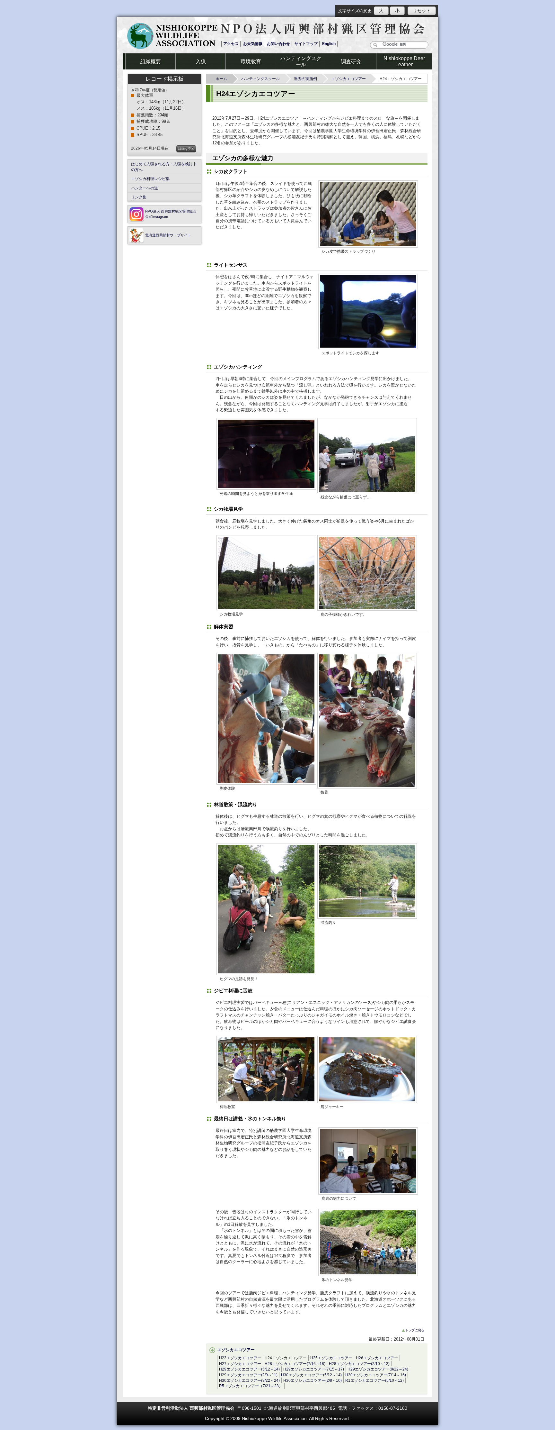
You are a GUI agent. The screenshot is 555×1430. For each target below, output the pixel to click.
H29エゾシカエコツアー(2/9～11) (248, 1375)
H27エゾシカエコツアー (240, 1364)
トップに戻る (414, 1330)
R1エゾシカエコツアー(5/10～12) (374, 1380)
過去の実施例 (305, 79)
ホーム (221, 79)
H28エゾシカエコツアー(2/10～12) (359, 1364)
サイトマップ (306, 44)
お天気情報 (252, 44)
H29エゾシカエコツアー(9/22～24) (378, 1369)
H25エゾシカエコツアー (331, 1358)
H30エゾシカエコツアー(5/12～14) (311, 1375)
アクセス (231, 44)
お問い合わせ (278, 44)
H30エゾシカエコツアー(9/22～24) (249, 1380)
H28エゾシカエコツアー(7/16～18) (295, 1364)
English (329, 44)
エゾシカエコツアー (348, 79)
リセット (422, 10)
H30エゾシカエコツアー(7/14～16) (375, 1375)
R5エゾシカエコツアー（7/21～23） (251, 1386)
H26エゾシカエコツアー (377, 1358)
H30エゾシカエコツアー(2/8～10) (312, 1380)
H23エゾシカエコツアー (240, 1358)
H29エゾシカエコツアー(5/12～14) (249, 1369)
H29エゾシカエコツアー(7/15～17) (313, 1369)
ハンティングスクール (260, 79)
